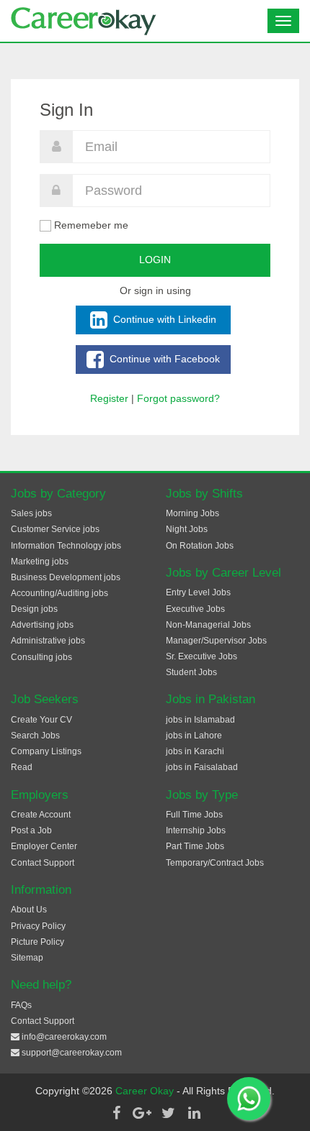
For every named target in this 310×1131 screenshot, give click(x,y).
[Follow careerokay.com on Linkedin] (194, 1113)
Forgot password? (178, 398)
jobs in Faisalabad (202, 767)
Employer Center (44, 846)
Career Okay (146, 1090)
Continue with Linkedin (163, 318)
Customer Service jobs (55, 529)
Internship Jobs (196, 830)
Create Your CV (41, 720)
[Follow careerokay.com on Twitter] (168, 1113)
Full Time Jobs (194, 815)
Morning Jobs (192, 513)
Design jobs (34, 609)
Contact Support (42, 863)
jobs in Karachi (195, 751)
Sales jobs (31, 513)
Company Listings (46, 751)
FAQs (21, 1005)
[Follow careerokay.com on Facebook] (116, 1113)
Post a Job (31, 830)
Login (155, 259)
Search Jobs (35, 736)
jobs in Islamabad (200, 720)
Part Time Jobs (195, 846)
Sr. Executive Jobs (201, 656)
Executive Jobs (195, 609)
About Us (29, 910)
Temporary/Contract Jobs (215, 863)
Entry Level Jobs (198, 592)
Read (21, 767)
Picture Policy (37, 942)
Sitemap (27, 958)
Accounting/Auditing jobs (59, 593)
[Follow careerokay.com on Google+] (142, 1113)
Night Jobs (187, 529)
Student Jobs (191, 672)
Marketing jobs (39, 562)
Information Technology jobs (66, 546)
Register (109, 398)
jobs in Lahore (194, 736)
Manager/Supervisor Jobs (216, 641)
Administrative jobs (48, 641)
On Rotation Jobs (200, 546)
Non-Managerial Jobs (208, 625)
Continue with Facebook (163, 358)
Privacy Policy (38, 926)
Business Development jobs (65, 577)
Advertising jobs (42, 625)
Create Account (41, 815)
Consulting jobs (41, 657)
